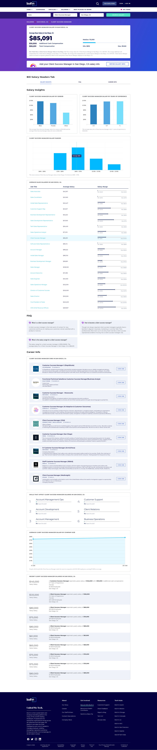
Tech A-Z (100, 716)
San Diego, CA (42, 22)
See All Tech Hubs (120, 735)
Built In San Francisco (121, 727)
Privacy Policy (83, 745)
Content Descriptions (69, 716)
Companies (40, 9)
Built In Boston (119, 708)
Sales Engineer (35, 279)
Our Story (65, 705)
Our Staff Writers (67, 712)
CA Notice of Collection (124, 745)
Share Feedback (103, 708)
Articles (52, 9)
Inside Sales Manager (37, 255)
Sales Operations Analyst (38, 232)
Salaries (65, 9)
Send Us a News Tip (86, 714)
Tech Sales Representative (38, 226)
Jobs (29, 9)
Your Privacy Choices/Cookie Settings (106, 745)
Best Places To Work (82, 9)
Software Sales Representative (40, 244)
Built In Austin (119, 705)
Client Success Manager (38, 238)
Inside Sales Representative (39, 203)
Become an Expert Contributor (86, 709)
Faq (79, 82)
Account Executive (36, 273)
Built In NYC (118, 723)
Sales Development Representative (41, 220)
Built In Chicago (120, 712)
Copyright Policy (73, 745)
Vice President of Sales (37, 302)
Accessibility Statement (60, 745)
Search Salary (118, 15)
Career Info (112, 82)
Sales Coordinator (36, 197)
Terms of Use (91, 745)
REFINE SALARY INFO (117, 64)
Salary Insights (45, 82)
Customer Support (103, 705)
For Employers (109, 3)
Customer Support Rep (37, 209)
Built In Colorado (120, 716)
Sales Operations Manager (38, 284)
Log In (127, 3)
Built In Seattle (119, 731)
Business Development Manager (40, 261)
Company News (67, 720)
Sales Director (34, 296)
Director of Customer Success (40, 290)
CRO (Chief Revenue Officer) (39, 308)
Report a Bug (102, 712)
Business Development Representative (42, 215)
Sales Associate (35, 191)
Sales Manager (35, 267)
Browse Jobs (102, 720)
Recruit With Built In (87, 705)
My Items (126, 9)
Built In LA (118, 720)
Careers (64, 708)
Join (121, 3)
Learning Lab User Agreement (45, 745)
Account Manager (36, 250)
